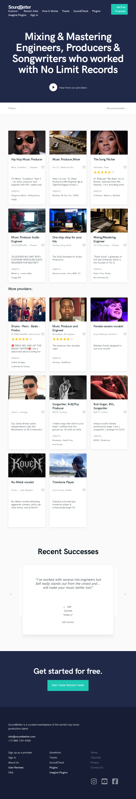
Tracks (65, 11)
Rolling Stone (33, 195)
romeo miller (26, 273)
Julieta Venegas (18, 362)
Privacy (95, 762)
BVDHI (96, 440)
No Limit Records (101, 277)
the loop (56, 362)
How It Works (50, 11)
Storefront (55, 752)
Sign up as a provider (20, 752)
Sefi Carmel (68, 622)
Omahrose (105, 440)
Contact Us (97, 767)
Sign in (34, 15)
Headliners (66, 362)
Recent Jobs (31, 11)
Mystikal (56, 195)
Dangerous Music (18, 195)
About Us (13, 762)
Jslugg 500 (16, 277)
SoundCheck (80, 11)
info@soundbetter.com (21, 736)
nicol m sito (57, 444)
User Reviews (16, 767)
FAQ (10, 772)
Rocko (107, 273)
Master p (107, 195)
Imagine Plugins (17, 15)
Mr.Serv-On (66, 195)
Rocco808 (72, 273)
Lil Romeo (98, 195)
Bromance (56, 440)
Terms (94, 752)
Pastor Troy (98, 273)
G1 (79, 273)
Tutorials (96, 757)
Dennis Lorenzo (59, 273)
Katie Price (67, 440)
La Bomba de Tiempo (20, 366)
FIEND (14, 199)
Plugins (96, 11)
